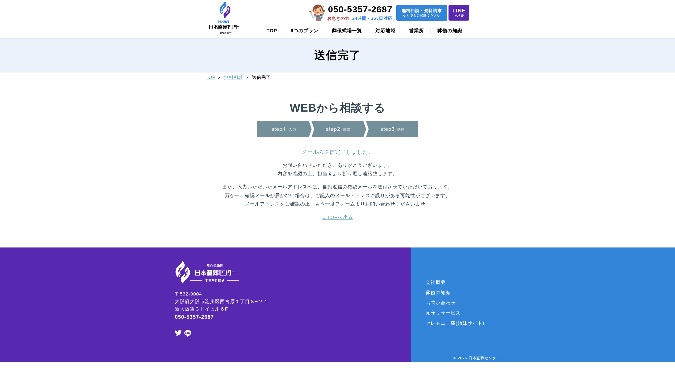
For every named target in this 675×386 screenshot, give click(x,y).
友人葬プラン (344, 333)
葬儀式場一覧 (347, 30)
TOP (272, 30)
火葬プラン (341, 313)
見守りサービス (443, 313)
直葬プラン (341, 303)
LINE (458, 13)
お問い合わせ (441, 303)
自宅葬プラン (344, 323)
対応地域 (385, 30)
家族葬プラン (344, 292)
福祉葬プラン (344, 343)
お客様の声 (387, 333)
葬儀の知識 (449, 30)
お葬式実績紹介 (392, 323)
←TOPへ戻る (337, 217)
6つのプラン (305, 30)
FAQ (380, 313)
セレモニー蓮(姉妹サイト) (455, 323)
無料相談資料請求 (422, 12)
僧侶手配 (385, 282)
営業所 (416, 30)
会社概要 (436, 282)
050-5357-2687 (360, 9)
